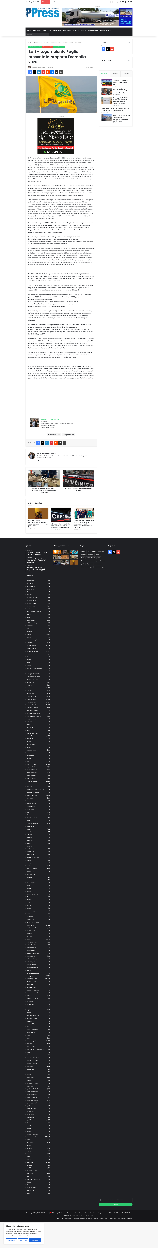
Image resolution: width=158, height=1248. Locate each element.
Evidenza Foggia (31, 775)
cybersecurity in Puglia (33, 713)
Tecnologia (30, 1142)
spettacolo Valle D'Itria (33, 1103)
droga (28, 730)
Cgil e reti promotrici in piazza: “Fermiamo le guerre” (120, 82)
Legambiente (69, 435)
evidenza (90, 554)
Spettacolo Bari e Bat (33, 1089)
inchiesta (29, 834)
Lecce (83, 557)
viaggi (28, 1176)
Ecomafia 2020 (54, 435)
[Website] (38, 461)
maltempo (29, 877)
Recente (115, 73)
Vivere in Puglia (31, 1187)
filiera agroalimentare (33, 792)
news (28, 914)
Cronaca (36, 30)
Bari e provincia (47, 46)
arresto (29, 617)
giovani (29, 815)
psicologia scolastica (33, 990)
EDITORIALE (30, 738)
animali (29, 614)
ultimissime (30, 1162)
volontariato (30, 1190)
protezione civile (31, 987)
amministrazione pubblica (34, 611)
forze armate (30, 801)
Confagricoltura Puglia (33, 674)
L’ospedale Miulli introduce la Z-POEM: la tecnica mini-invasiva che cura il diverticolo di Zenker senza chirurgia (84, 524)
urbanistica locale (32, 1170)
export (28, 784)
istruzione (29, 863)
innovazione (30, 854)
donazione (30, 727)
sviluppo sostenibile (32, 1134)
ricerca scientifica (32, 1018)
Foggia (97, 554)
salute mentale (31, 1032)
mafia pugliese (31, 874)
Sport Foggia (30, 1114)
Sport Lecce (30, 1117)
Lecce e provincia (32, 868)
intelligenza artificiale (33, 857)
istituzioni (29, 860)
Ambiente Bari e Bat (39, 42)
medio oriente (31, 882)
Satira (29, 1125)
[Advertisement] (61, 403)
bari (88, 551)
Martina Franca (91, 557)
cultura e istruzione (32, 710)
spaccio (29, 1080)
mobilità (29, 891)
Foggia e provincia (32, 795)
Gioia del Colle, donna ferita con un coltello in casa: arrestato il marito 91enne (60, 525)
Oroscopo (29, 933)
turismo (29, 1159)
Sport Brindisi (30, 1111)
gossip (28, 820)
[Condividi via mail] (56, 72)
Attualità (29, 634)
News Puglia (84, 560)
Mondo (29, 899)
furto (28, 812)
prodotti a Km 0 (31, 981)
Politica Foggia (31, 950)
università (29, 1165)
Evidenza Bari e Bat (32, 770)
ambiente (29, 594)
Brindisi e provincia (32, 651)
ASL (28, 628)
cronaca (83, 554)
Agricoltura (30, 583)
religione (29, 1012)
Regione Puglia (91, 564)
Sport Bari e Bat (31, 1108)
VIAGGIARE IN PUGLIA (33, 1179)
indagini (29, 843)
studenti (29, 1128)
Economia (66, 30)
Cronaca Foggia (31, 699)
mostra (29, 905)
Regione (29, 1010)
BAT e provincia (31, 648)
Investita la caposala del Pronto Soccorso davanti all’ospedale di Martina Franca (121, 118)
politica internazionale (33, 953)
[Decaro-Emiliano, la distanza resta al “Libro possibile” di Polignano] (106, 91)
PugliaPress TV (105, 30)
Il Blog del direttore (32, 823)
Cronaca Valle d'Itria (32, 707)
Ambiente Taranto (32, 609)
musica (29, 908)
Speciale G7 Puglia (32, 1083)
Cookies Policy (104, 1218)
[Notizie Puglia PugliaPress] (42, 12)
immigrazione (30, 826)
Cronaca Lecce (31, 702)
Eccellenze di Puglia (32, 733)
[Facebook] (30, 72)
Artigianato (30, 626)
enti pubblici (30, 755)
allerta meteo (30, 589)
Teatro (28, 1139)
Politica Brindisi (31, 945)
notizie (92, 560)
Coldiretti (29, 665)
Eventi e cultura (31, 764)
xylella (28, 1193)
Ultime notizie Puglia (86, 567)
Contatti (96, 1218)
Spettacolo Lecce (32, 1097)
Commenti (126, 73)
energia (29, 747)
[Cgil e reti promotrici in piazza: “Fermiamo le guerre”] (106, 82)
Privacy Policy (113, 1218)
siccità (28, 1052)
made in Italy (30, 871)
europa (29, 758)
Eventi (83, 30)
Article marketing (32, 623)
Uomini (29, 1168)
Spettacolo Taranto (32, 1100)
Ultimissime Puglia (99, 567)
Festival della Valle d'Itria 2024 (35, 789)
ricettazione (30, 1021)
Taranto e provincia (32, 1137)
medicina (29, 880)
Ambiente (56, 30)
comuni (29, 671)
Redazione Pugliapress (38, 67)
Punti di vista (30, 1004)
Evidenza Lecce (31, 778)
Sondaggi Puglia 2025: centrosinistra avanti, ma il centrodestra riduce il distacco (120, 100)
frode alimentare (31, 806)
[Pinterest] (43, 72)
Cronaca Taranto (32, 705)
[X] (34, 72)
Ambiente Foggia (31, 603)
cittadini (29, 659)
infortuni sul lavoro (32, 849)
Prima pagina (30, 976)
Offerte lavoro (31, 930)
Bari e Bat (29, 642)
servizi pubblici (31, 1046)
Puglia (28, 995)
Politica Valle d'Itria (32, 967)
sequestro (29, 1043)
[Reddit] (48, 72)
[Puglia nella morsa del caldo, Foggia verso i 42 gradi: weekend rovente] (57, 552)
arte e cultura (31, 620)
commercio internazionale (34, 668)
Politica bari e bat (32, 942)
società (29, 1074)
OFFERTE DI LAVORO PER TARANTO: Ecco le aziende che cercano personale (115, 109)
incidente (29, 837)
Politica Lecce (31, 956)
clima (28, 662)
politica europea (31, 947)
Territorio (29, 1148)
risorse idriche (31, 1024)
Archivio (90, 1218)
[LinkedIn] (39, 72)
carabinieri (101, 551)
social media (30, 1069)
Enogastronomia (31, 750)
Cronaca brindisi (31, 696)
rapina (28, 1007)
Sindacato (30, 1066)
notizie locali (30, 925)
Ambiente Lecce (31, 606)
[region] (24, 1233)
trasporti (29, 1154)
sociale (29, 1072)
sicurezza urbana (32, 1063)
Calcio (28, 654)
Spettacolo (30, 1086)
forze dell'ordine (31, 803)
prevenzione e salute (33, 973)
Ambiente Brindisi (32, 600)
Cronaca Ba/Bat (31, 690)
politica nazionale (32, 959)
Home (29, 30)
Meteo (28, 885)
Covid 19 (29, 685)
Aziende (29, 637)
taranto (99, 564)
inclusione (29, 840)
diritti (28, 724)
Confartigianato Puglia (33, 676)
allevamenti (30, 592)
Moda (28, 897)
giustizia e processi (32, 818)
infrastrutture (30, 851)
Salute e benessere (32, 1029)
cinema (29, 657)
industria (29, 846)
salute (28, 1026)
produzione (30, 984)
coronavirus (30, 682)
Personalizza (11, 1240)
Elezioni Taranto (31, 744)
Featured (29, 786)
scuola (28, 1038)
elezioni (29, 741)
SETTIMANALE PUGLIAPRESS (35, 1049)
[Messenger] (52, 72)
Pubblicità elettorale (32, 993)
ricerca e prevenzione (33, 1015)
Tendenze (29, 1145)
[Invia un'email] (44, 67)
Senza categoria (31, 1041)
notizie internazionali (33, 922)
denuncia (29, 722)
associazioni (30, 631)
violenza (29, 1182)
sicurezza (29, 1055)
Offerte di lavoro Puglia (80, 1218)
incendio (29, 832)
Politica (46, 30)
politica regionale (32, 962)
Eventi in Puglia (31, 767)
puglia (82, 564)
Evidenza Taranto (32, 781)
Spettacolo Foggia (32, 1094)
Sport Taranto (31, 1120)
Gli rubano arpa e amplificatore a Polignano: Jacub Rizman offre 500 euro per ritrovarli (38, 523)
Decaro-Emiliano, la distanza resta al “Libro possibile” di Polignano (121, 91)
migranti (29, 888)
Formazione (30, 798)
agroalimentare (31, 586)
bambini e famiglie (32, 640)
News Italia (30, 916)
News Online (30, 919)
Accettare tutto (35, 1240)
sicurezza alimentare (33, 1058)
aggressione (30, 580)
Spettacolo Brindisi (32, 1091)
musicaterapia (31, 911)
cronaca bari (30, 693)
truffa (28, 1156)
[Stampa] (61, 72)
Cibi (29, 902)
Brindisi (94, 551)
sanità (28, 1035)
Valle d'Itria (30, 1173)
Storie (28, 1122)
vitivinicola (30, 1185)
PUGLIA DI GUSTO (32, 998)
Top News (29, 1151)
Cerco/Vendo (93, 30)
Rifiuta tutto (23, 1240)
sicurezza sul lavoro (32, 1060)
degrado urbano (31, 719)
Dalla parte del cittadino (34, 716)
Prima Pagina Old (59, 46)
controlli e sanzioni (32, 679)
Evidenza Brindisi (31, 772)
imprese (29, 829)
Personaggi (30, 936)
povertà (29, 970)
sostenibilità (30, 1077)
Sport (75, 30)
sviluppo (29, 1131)
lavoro (28, 866)
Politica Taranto (31, 964)
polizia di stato (100, 560)
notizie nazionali (31, 928)
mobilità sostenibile (32, 894)
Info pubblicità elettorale (125, 1218)
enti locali (29, 753)
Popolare (104, 73)
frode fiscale (30, 809)
